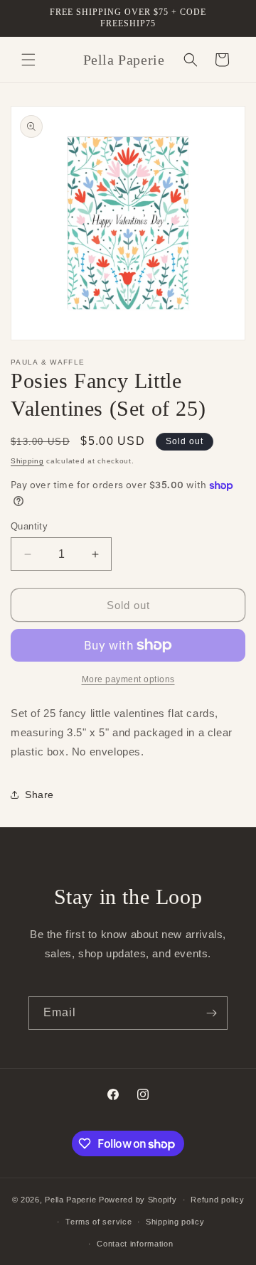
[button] (28, 59)
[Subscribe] (211, 1013)
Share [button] (39, 794)
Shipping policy (175, 1221)
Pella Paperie (70, 1199)
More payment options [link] (128, 679)
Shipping (27, 461)
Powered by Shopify (138, 1199)
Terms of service (98, 1221)
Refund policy (217, 1199)
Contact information (135, 1243)
